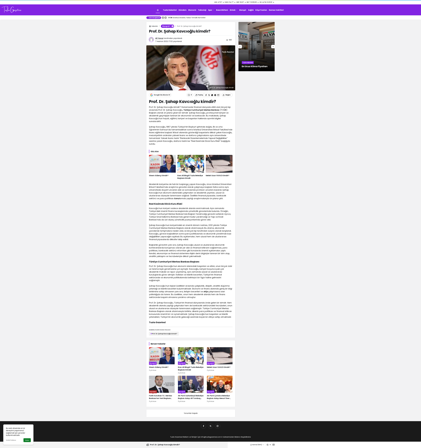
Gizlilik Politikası (11, 440)
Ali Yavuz (159, 38)
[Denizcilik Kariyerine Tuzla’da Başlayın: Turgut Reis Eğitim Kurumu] (267, 46)
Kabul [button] (27, 440)
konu (176, 198)
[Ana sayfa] (158, 10)
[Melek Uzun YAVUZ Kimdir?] (219, 167)
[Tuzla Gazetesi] (11, 10)
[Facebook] (203, 426)
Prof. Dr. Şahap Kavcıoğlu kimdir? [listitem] (164, 334)
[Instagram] (217, 426)
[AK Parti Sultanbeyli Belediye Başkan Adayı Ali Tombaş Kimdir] (191, 389)
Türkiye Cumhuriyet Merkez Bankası (201, 110)
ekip (205, 291)
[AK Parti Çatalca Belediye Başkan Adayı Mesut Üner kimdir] (220, 389)
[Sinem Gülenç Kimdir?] (162, 167)
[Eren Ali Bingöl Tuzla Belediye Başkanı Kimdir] (190, 167)
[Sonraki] (165, 17)
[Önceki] (163, 17)
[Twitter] (210, 426)
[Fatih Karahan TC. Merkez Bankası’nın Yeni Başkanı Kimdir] (162, 389)
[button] (172, 26)
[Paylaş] (273, 444)
